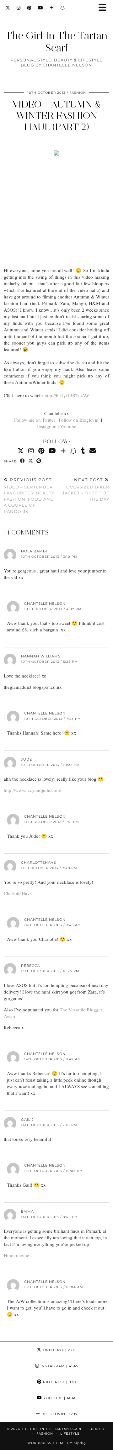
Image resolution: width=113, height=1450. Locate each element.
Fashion (77, 93)
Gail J (27, 1119)
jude (26, 759)
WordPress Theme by (56, 1443)
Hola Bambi (34, 551)
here (81, 362)
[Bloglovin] (52, 8)
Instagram (46, 426)
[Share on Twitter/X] (31, 461)
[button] (104, 8)
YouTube (59, 1398)
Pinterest (59, 1382)
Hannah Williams (41, 656)
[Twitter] (8, 8)
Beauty (97, 1429)
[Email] (92, 450)
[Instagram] (19, 8)
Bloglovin (59, 1414)
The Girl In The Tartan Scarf (56, 41)
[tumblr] (83, 450)
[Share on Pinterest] (39, 461)
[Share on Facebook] (23, 461)
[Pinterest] (29, 8)
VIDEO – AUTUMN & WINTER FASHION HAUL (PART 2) (56, 115)
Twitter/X (59, 1350)
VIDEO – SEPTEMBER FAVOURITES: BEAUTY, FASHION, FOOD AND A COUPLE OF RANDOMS (30, 495)
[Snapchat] (62, 8)
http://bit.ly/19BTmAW (67, 395)
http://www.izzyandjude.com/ (32, 790)
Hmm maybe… (19, 1255)
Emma (27, 1211)
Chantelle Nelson (45, 603)
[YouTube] (40, 8)
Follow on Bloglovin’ (79, 420)
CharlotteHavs (38, 862)
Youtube (68, 426)
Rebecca (30, 965)
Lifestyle (70, 1434)
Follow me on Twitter (34, 420)
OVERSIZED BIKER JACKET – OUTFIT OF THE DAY (85, 489)
